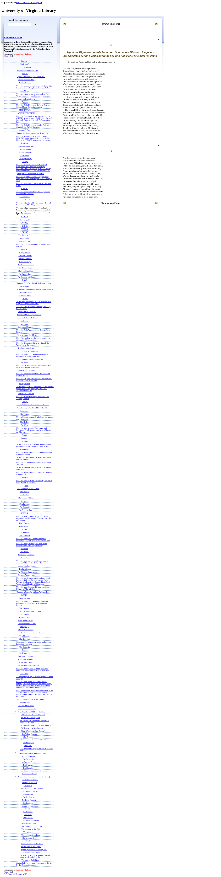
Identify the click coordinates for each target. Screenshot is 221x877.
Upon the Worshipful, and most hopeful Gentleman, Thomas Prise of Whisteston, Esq (33, 539)
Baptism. (24, 438)
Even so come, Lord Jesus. (27, 335)
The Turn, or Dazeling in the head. (34, 771)
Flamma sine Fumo (13, 37)
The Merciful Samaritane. (27, 572)
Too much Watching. (29, 774)
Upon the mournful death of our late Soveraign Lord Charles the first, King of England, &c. (34, 87)
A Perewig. (24, 477)
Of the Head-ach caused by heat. (33, 715)
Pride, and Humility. (25, 620)
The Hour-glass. (25, 617)
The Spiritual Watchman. (27, 277)
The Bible (24, 143)
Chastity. (25, 650)
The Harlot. (24, 422)
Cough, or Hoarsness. (30, 806)
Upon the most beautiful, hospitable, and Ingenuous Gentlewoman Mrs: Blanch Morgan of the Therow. (34, 430)
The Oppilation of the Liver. (31, 826)
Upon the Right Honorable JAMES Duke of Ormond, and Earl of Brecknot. (32, 126)
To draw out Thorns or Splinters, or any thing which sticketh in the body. (35, 856)
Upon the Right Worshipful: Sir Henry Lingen (34, 283)
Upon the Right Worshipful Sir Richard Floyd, (34, 408)
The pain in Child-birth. (30, 860)
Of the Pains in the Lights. (31, 847)
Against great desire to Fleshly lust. (34, 849)
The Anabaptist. (25, 83)
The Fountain (25, 507)
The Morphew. (28, 794)
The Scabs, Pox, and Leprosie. (32, 788)
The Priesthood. (25, 569)
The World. (24, 552)
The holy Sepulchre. (25, 271)
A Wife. (25, 529)
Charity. (25, 402)
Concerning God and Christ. (27, 70)
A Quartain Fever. (28, 762)
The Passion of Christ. (26, 348)
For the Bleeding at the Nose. (32, 844)
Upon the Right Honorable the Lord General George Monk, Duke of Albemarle (33, 106)
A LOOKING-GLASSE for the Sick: (31, 712)
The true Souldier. (25, 149)
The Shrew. (24, 414)
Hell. (26, 486)
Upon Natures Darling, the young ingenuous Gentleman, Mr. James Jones (33, 339)
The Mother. (28, 832)
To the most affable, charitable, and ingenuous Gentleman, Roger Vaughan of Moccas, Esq (33, 445)
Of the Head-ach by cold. (30, 718)
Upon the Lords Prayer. (26, 99)
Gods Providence (25, 241)
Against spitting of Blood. (31, 852)
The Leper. (24, 673)
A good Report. (25, 252)
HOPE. (25, 298)
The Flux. (28, 815)
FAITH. (25, 74)
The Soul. (24, 217)
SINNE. (25, 226)
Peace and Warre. (25, 295)
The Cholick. (28, 817)
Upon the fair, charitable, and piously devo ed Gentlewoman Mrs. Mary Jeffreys (33, 204)
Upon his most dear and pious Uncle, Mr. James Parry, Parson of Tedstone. (34, 481)
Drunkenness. (24, 504)
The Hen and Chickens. (26, 370)
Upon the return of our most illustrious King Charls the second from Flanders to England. (33, 95)
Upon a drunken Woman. (27, 566)
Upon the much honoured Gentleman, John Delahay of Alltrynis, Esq (32, 588)
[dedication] (24, 64)
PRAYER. (24, 229)
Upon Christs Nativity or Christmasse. (31, 77)
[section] (24, 61)
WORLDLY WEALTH (26, 113)
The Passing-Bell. (25, 274)
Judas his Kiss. (24, 558)
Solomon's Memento (25, 327)
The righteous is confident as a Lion (30, 174)
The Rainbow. (24, 532)
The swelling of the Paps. (30, 835)
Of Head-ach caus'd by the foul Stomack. (36, 725)
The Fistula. (28, 785)
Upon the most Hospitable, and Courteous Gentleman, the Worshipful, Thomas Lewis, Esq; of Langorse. (34, 518)
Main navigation (35, 2)
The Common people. (26, 265)
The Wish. (24, 425)
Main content (22, 2)
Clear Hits (8, 56)
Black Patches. (24, 523)
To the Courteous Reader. (27, 709)
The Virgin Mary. (25, 159)
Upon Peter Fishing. (25, 659)
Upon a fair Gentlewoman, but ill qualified (32, 133)
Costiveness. (28, 812)
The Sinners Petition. (26, 498)
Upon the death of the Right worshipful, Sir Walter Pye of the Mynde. (32, 344)
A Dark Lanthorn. (25, 259)
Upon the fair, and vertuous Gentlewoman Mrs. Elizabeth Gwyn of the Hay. (34, 379)
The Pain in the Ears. (29, 783)
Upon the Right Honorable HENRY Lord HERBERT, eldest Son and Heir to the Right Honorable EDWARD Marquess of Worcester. (33, 138)
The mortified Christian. (27, 312)
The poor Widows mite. (26, 575)
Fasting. (25, 435)
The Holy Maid (25, 639)
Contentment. (25, 197)
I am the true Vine (25, 200)
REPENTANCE (25, 110)
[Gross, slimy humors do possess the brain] (34, 777)
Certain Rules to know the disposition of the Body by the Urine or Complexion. (35, 864)
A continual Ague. (29, 756)
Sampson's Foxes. (25, 130)
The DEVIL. (24, 495)
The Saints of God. (25, 235)
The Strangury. (28, 743)
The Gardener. (24, 608)
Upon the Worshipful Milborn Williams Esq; (33, 592)
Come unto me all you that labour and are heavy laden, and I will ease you (34, 643)
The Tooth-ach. (28, 797)
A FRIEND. (24, 232)
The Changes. (24, 614)
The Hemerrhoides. (29, 823)
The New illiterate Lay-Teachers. (29, 315)
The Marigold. (24, 220)
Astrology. (24, 324)
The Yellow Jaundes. (29, 734)
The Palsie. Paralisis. (29, 800)
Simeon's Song (24, 598)
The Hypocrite (24, 647)
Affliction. (24, 549)
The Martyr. (24, 492)
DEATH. (24, 595)
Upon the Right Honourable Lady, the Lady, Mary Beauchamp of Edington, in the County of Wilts (34, 179)
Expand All (20, 874)
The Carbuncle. (28, 759)
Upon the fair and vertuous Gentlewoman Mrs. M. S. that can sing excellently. (33, 366)
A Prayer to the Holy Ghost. (27, 318)
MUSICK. (24, 223)
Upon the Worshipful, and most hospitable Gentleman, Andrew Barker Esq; (32, 355)
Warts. (28, 841)
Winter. (25, 102)
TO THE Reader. (25, 67)
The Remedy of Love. (26, 555)
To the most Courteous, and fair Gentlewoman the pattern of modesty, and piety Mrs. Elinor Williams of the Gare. (35, 388)
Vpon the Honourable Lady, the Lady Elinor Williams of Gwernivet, (33, 193)
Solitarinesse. (24, 155)
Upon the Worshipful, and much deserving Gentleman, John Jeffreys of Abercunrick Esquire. (32, 603)
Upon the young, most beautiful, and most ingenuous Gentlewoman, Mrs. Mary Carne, (32, 669)
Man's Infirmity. (25, 262)
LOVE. (25, 280)
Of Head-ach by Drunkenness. (32, 728)
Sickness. (24, 441)
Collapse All (10, 874)
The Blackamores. (25, 292)
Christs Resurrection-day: (27, 624)
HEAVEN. (24, 513)
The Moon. (24, 362)
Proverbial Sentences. (26, 706)
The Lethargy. (28, 765)
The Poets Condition (25, 656)
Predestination (24, 653)
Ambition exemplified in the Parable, (30, 699)
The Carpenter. (24, 535)
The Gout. (28, 746)
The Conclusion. (25, 702)
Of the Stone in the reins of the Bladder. (35, 740)
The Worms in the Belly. (30, 820)
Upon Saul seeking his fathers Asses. (30, 359)
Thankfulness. (24, 636)
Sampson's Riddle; (25, 256)
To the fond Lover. (25, 662)
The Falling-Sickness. (30, 780)
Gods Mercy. (24, 91)
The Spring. (24, 627)
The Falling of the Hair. (30, 791)
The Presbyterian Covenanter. (28, 665)
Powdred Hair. (24, 526)
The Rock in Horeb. (25, 268)
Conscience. (24, 411)
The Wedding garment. (26, 146)
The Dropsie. (28, 737)
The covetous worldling (27, 80)
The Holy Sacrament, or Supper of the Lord (33, 405)
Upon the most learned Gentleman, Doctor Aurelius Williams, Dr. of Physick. (32, 562)
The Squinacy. (28, 803)
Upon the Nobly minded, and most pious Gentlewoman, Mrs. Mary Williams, (31, 544)
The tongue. (24, 449)
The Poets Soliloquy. (25, 630)
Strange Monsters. (25, 152)
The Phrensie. (28, 768)
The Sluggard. (24, 286)
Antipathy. (24, 321)
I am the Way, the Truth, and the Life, (31, 633)
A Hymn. (24, 501)
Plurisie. (28, 809)
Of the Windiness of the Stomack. (33, 731)
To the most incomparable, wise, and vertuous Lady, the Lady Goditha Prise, (33, 303)
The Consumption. (29, 838)
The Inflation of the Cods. (31, 829)
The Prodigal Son (25, 510)
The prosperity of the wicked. (28, 489)
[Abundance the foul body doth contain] (33, 753)
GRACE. (24, 189)
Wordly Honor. (24, 384)
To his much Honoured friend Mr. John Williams (34, 289)
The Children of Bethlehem (27, 351)
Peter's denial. (24, 238)
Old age (25, 162)
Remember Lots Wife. (26, 394)
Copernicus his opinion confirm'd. (30, 611)
